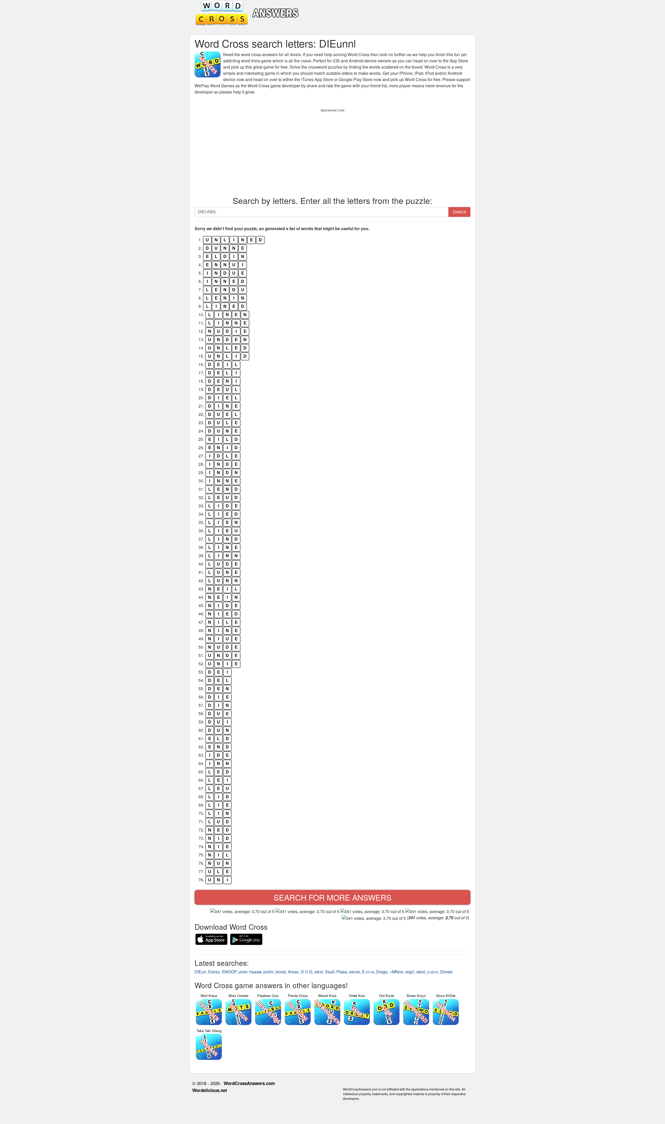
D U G (306, 972)
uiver (242, 972)
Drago (382, 972)
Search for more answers (332, 897)
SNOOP (229, 972)
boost (281, 972)
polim (268, 972)
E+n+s (368, 972)
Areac (293, 972)
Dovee (446, 972)
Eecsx (214, 972)
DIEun (200, 972)
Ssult (329, 972)
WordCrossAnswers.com (249, 1083)
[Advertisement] (332, 151)
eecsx (354, 972)
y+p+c (432, 972)
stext (318, 972)
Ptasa (341, 972)
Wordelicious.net (209, 1090)
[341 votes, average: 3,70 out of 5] (242, 911)
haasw (255, 972)
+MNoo (396, 972)
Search (459, 212)
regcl (409, 972)
